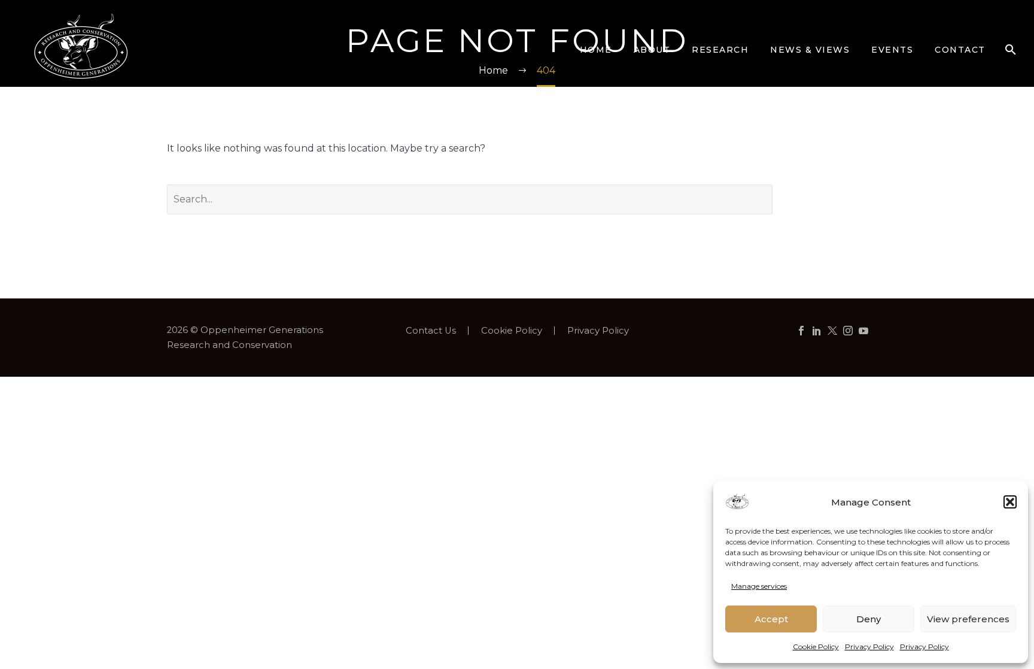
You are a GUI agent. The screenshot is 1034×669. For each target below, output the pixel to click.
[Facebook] (801, 330)
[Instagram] (848, 330)
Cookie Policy (816, 646)
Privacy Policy (869, 646)
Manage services (759, 586)
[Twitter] (832, 330)
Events (892, 50)
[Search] (1010, 50)
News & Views (810, 50)
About (652, 50)
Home (596, 50)
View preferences (968, 619)
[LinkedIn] (817, 330)
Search (828, 199)
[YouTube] (863, 330)
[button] (1010, 502)
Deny (868, 619)
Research (720, 50)
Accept (771, 619)
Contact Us (431, 330)
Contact (960, 50)
